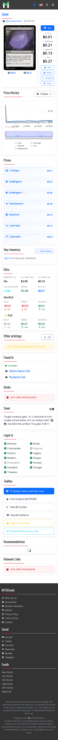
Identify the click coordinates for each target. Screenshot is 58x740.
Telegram (9, 657)
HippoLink (6, 691)
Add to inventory (46, 251)
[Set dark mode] (35, 4)
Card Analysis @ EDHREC (23, 499)
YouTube (9, 645)
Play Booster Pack (17, 377)
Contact (8, 622)
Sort (49, 337)
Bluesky (8, 653)
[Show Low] (18, 143)
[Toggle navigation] (53, 4)
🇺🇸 (41, 5)
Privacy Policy (11, 614)
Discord (8, 637)
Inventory (49, 78)
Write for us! (11, 598)
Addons (8, 610)
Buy (49, 27)
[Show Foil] (34, 145)
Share (49, 83)
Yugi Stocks (7, 683)
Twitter (8, 641)
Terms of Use (11, 618)
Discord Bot (11, 602)
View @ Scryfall (18, 507)
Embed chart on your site (24, 531)
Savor (5, 14)
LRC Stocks (7, 676)
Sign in (7, 258)
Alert (49, 67)
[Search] (47, 5)
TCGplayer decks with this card (27, 491)
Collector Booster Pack (19, 371)
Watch (49, 72)
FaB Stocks (7, 680)
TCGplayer (44, 93)
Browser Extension (14, 606)
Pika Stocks (7, 672)
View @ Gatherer (19, 515)
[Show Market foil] (21, 148)
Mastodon (10, 649)
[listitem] (6, 4)
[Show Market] (19, 145)
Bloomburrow (13, 21)
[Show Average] (36, 143)
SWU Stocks (7, 687)
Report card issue (20, 523)
